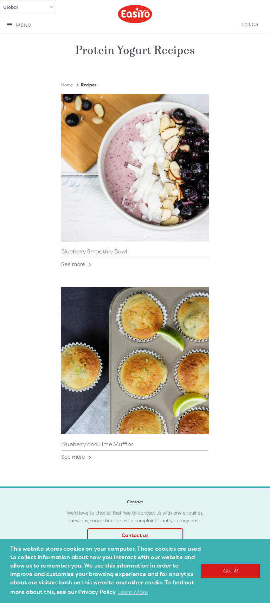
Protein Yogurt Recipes (135, 49)
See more (73, 264)
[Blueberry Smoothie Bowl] (135, 167)
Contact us (135, 535)
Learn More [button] (133, 592)
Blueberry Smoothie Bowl (94, 251)
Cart (250, 24)
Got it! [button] (230, 571)
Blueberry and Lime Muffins (97, 444)
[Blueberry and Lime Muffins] (135, 360)
